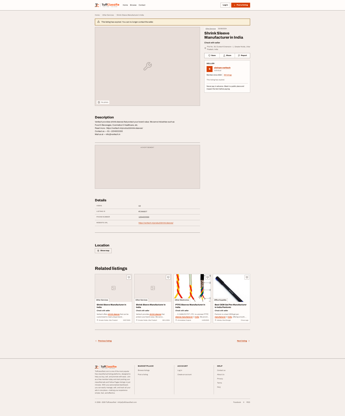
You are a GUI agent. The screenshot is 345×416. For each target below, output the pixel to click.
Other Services (211, 28)
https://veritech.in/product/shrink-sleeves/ (156, 223)
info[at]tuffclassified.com (127, 402)
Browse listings (144, 370)
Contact (142, 5)
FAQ (219, 387)
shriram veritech (222, 68)
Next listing (242, 341)
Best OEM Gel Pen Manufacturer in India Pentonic (230, 306)
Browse (133, 5)
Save (213, 55)
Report (244, 55)
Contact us (221, 370)
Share (228, 55)
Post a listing (143, 374)
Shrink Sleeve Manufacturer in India (111, 306)
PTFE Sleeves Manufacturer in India (190, 306)
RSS (248, 402)
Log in (225, 5)
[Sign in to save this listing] (129, 277)
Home (125, 5)
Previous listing (105, 341)
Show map (104, 251)
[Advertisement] (147, 168)
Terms (219, 383)
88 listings (228, 75)
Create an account (184, 374)
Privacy (220, 379)
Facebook (237, 402)
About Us (220, 374)
